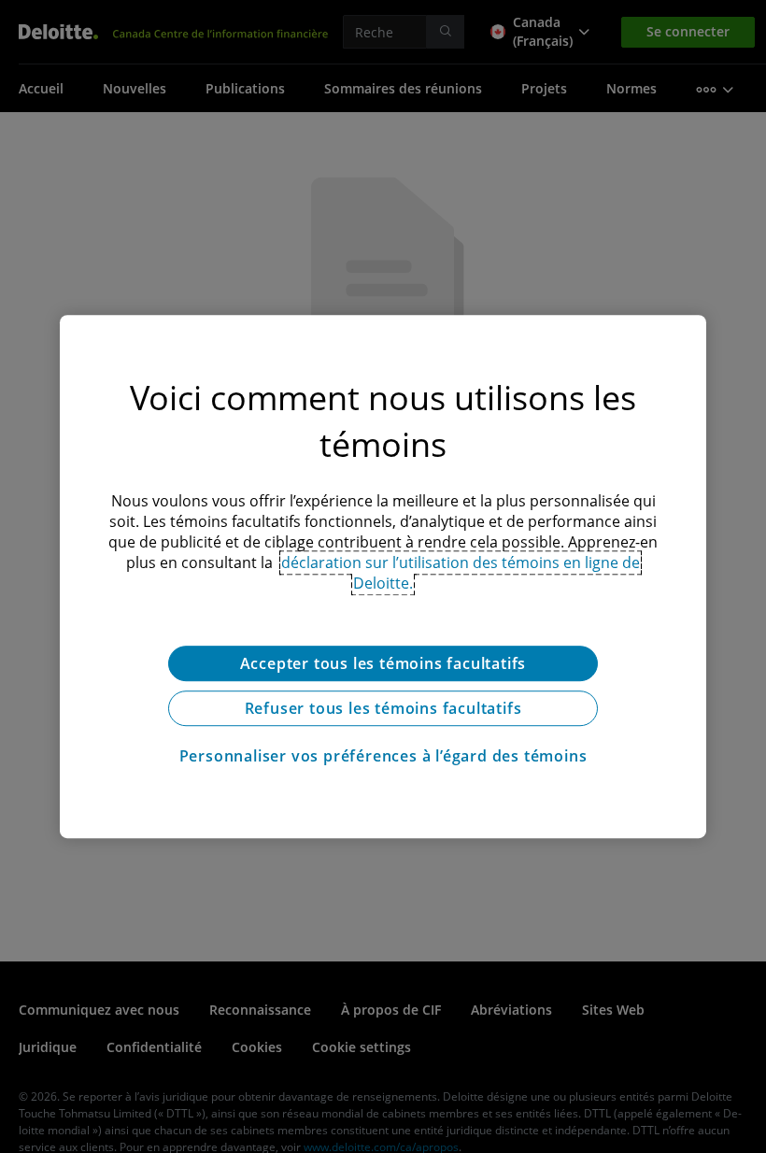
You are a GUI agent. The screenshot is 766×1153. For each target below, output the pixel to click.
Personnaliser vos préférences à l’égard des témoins (383, 756)
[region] (383, 576)
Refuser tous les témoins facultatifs (383, 708)
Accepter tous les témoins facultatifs (383, 663)
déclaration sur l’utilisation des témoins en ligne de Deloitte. (460, 572)
